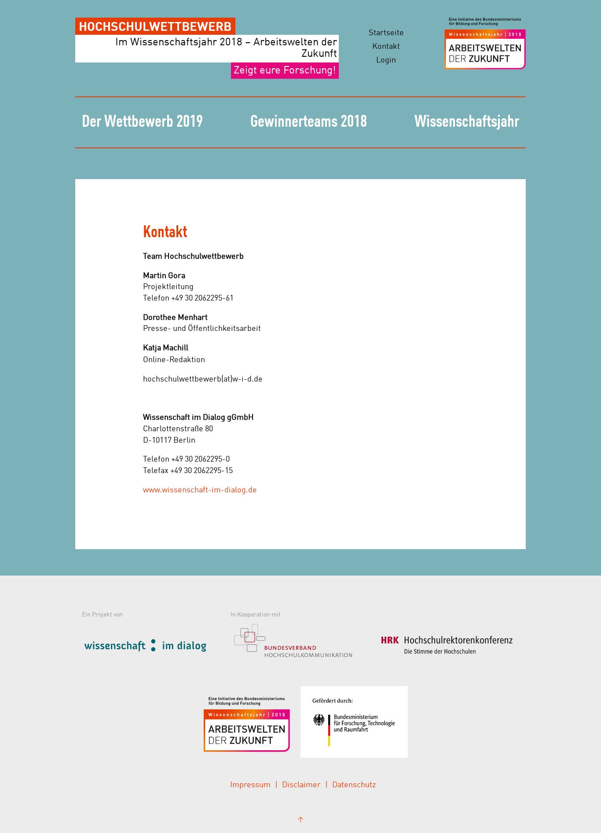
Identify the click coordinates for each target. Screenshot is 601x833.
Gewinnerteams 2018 (308, 122)
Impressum (250, 785)
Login (386, 60)
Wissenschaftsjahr (466, 122)
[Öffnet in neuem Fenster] (154, 644)
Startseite (386, 33)
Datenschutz (354, 785)
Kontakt (386, 47)
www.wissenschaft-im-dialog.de (200, 490)
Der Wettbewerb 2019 (142, 122)
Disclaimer (301, 785)
